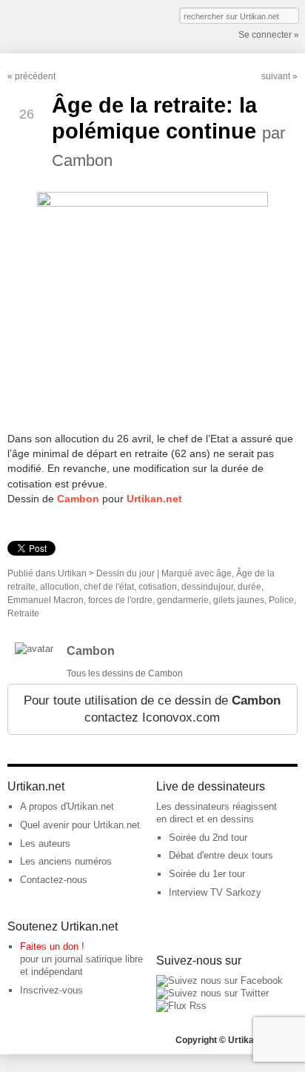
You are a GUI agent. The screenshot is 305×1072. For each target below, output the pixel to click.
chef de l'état (109, 587)
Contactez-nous (53, 879)
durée (249, 587)
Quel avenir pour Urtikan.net (80, 824)
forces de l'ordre (120, 600)
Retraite (23, 613)
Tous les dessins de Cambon (125, 673)
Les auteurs (45, 843)
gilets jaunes (238, 600)
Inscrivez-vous (51, 990)
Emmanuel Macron (45, 600)
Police (281, 600)
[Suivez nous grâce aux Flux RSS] (181, 1005)
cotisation (157, 587)
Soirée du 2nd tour (208, 837)
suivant (275, 76)
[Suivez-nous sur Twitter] (212, 993)
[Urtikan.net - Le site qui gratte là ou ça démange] (61, 25)
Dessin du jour (125, 573)
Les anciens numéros (66, 861)
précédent (35, 76)
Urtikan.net (154, 499)
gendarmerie (183, 600)
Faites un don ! (52, 946)
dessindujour (207, 587)
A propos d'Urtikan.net (67, 806)
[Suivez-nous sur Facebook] (219, 980)
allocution (59, 587)
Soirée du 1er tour (207, 873)
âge (224, 573)
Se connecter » (268, 35)
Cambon (78, 499)
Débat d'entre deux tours (221, 855)
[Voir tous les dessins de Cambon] (34, 648)
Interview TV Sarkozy (215, 892)
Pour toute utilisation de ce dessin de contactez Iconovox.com (152, 709)
